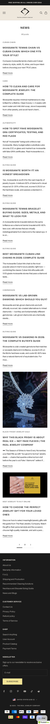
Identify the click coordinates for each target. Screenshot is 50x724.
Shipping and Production (13, 579)
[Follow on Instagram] (11, 691)
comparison (9, 290)
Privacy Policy (9, 611)
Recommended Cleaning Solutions (18, 584)
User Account (9, 639)
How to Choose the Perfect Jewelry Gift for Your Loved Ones (22, 511)
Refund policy (9, 616)
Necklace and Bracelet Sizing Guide (18, 588)
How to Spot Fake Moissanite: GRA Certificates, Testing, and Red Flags (23, 132)
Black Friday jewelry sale (16, 432)
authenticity (9, 123)
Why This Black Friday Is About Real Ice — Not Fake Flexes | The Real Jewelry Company (24, 441)
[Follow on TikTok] (31, 691)
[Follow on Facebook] (4, 691)
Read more (8, 73)
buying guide (9, 165)
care (5, 81)
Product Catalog (10, 644)
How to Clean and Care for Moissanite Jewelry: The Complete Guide (21, 90)
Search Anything (10, 634)
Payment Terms (10, 648)
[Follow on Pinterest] (18, 691)
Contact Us (8, 607)
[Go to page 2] (30, 545)
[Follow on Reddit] (38, 691)
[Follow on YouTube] (24, 691)
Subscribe (12, 681)
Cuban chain (9, 42)
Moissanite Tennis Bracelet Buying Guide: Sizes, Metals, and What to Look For (24, 212)
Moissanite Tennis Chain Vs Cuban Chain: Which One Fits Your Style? (22, 51)
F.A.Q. (5, 575)
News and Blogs (10, 593)
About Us (7, 565)
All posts (25, 34)
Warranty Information (12, 570)
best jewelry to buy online (16, 502)
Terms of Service (10, 621)
